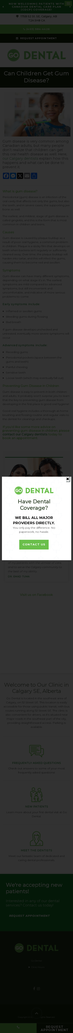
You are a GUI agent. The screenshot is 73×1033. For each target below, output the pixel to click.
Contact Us (34, 544)
